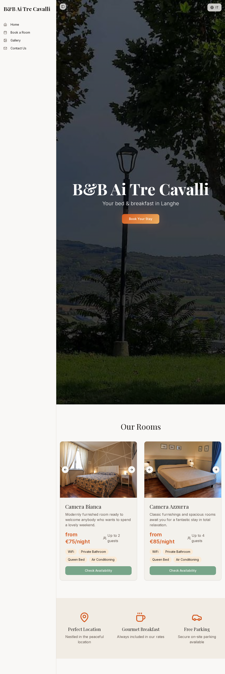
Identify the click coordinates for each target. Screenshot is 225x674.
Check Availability (98, 570)
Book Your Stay (140, 219)
